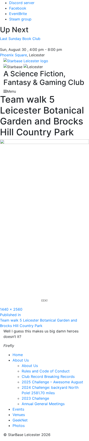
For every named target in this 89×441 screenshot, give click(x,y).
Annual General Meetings (43, 403)
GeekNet (20, 420)
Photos (19, 425)
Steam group (20, 19)
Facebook (17, 8)
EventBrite (18, 13)
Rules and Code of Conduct (46, 371)
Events (18, 409)
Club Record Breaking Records (48, 376)
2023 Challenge (35, 398)
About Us (21, 360)
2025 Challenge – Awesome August (52, 382)
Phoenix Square (13, 55)
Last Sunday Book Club (20, 38)
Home (18, 354)
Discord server (21, 2)
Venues (19, 414)
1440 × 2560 (11, 309)
